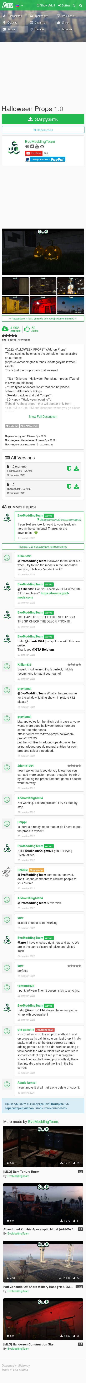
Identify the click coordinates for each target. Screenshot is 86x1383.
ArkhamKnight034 (30, 798)
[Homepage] (27, 146)
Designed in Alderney (16, 1365)
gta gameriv (25, 1029)
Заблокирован (44, 1029)
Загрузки (15, 330)
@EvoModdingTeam (31, 561)
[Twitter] (32, 146)
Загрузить (46, 119)
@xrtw (21, 942)
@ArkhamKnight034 (39, 851)
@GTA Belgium (43, 649)
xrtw (20, 918)
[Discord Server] (42, 146)
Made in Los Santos (15, 1370)
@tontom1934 (35, 1010)
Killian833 (24, 556)
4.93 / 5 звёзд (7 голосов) (16, 339)
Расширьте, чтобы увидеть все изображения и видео (43, 318)
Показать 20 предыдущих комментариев (43, 546)
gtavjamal (24, 688)
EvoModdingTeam (40, 141)
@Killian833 (25, 589)
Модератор (36, 870)
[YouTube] (37, 146)
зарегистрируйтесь (19, 1108)
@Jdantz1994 (34, 641)
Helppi (22, 822)
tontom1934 (25, 985)
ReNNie (22, 870)
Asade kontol (26, 1082)
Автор (48, 515)
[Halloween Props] (43, 252)
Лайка (34, 330)
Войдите (57, 1103)
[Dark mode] (74, 5)
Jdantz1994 (25, 765)
